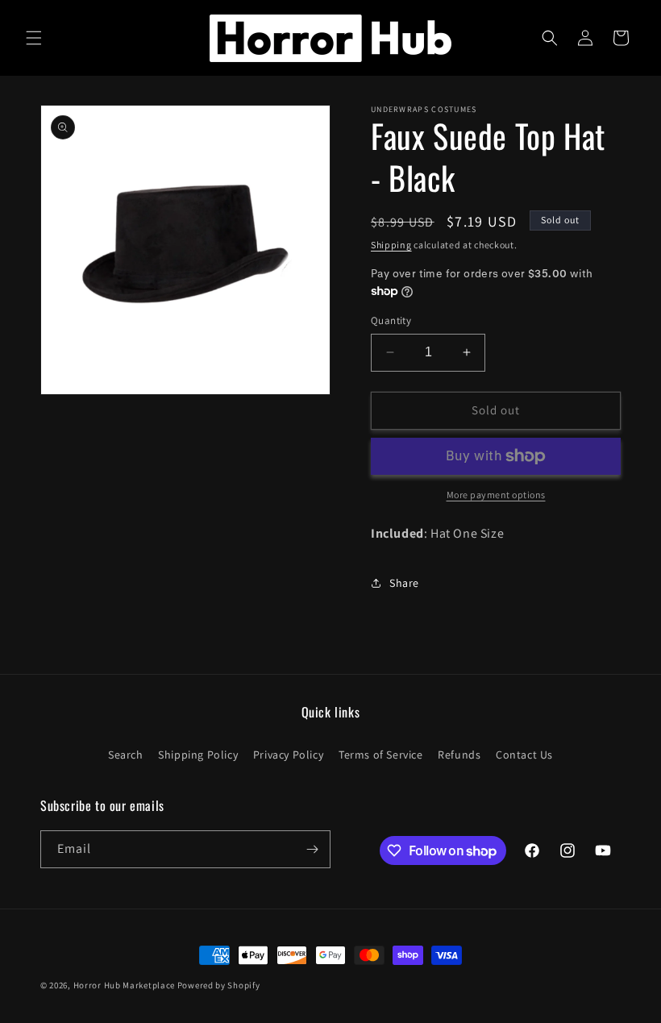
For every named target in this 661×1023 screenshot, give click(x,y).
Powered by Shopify (218, 985)
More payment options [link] (496, 495)
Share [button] (404, 583)
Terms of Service (381, 754)
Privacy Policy (288, 754)
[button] (34, 38)
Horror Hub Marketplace (124, 985)
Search (125, 754)
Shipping (391, 245)
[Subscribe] (312, 849)
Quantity (391, 320)
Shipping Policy (198, 754)
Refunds (459, 754)
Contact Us (524, 754)
